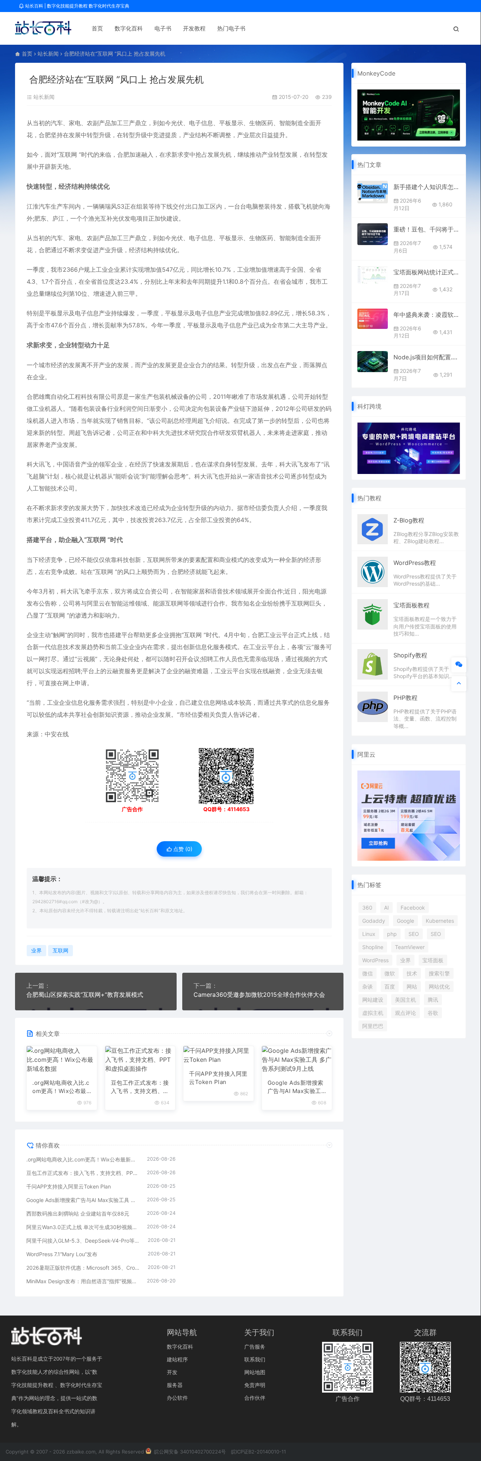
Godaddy (373, 920)
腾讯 (433, 999)
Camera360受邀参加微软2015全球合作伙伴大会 (259, 994)
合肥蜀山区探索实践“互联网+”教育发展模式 (84, 994)
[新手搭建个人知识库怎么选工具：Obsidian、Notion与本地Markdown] (372, 192)
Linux (368, 934)
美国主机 (405, 999)
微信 (367, 973)
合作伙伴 (254, 1397)
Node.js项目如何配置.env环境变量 (426, 357)
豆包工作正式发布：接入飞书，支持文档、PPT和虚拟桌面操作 (140, 1087)
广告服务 (254, 1346)
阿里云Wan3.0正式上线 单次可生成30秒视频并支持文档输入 (82, 1227)
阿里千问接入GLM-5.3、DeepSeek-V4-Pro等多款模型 (83, 1240)
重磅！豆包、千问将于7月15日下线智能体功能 (426, 229)
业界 (36, 950)
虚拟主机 (372, 1013)
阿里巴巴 (372, 1026)
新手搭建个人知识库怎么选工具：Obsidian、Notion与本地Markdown (426, 187)
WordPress (375, 960)
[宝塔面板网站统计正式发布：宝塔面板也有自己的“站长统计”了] (372, 274)
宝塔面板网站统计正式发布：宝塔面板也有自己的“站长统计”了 (426, 272)
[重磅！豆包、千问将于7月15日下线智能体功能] (372, 234)
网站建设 (372, 999)
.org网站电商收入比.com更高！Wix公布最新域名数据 (60, 1087)
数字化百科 (129, 28)
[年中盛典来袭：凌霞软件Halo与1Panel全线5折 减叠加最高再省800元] (372, 319)
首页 (97, 28)
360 (367, 907)
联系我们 (254, 1359)
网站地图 (254, 1372)
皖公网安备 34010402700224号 (189, 1452)
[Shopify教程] (372, 663)
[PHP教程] (372, 706)
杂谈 (367, 986)
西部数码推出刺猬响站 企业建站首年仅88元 (77, 1213)
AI (386, 907)
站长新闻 (48, 53)
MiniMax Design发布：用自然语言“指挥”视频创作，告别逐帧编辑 (82, 1281)
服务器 (175, 1385)
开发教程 (194, 28)
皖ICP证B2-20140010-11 (258, 1452)
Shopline (372, 947)
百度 (389, 986)
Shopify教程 (410, 655)
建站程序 (177, 1359)
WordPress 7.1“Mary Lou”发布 (61, 1254)
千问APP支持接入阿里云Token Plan (218, 1078)
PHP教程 (405, 697)
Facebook (413, 907)
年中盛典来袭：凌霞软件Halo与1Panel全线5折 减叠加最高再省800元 (426, 314)
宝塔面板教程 (411, 605)
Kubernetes (440, 920)
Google (405, 920)
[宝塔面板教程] (372, 614)
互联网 (68, 154)
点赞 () (182, 849)
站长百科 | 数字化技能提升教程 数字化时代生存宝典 (76, 6)
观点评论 (405, 1013)
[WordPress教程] (372, 571)
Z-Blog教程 (408, 520)
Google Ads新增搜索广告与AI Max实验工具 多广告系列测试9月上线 (296, 1087)
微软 (389, 973)
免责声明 (254, 1385)
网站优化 (439, 986)
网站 (412, 986)
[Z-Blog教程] (372, 528)
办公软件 (177, 1397)
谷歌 (433, 1013)
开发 (172, 1372)
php (392, 934)
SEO (413, 934)
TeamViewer (410, 947)
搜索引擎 (439, 973)
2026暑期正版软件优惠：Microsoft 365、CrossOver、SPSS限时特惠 (83, 1267)
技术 (412, 973)
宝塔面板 (432, 960)
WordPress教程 (414, 562)
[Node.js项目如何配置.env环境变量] (372, 361)
